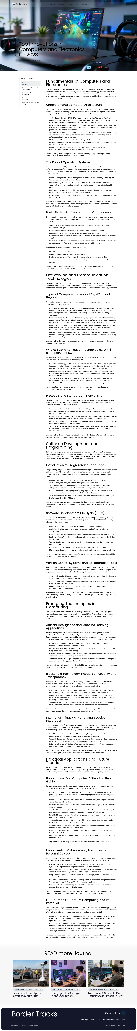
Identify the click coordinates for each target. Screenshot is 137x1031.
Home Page (84, 1020)
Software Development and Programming (29, 93)
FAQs (99, 1020)
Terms (119, 1025)
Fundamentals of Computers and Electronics (30, 83)
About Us (107, 1025)
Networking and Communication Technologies (30, 88)
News (92, 1020)
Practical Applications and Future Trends (30, 103)
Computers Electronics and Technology (34, 38)
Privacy (113, 1025)
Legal (123, 1025)
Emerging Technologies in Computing (29, 98)
